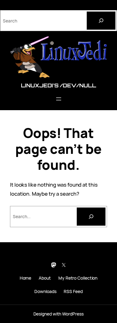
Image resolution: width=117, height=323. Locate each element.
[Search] (101, 21)
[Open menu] (58, 99)
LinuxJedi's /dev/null (58, 85)
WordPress (72, 314)
